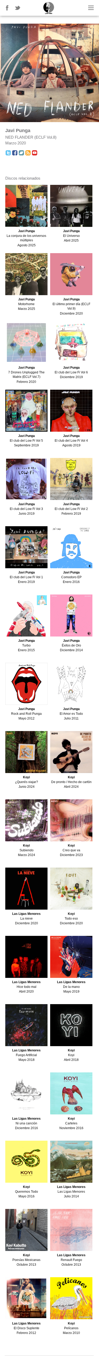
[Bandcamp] (21, 153)
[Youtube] (34, 153)
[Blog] (28, 153)
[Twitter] (8, 153)
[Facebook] (15, 153)
